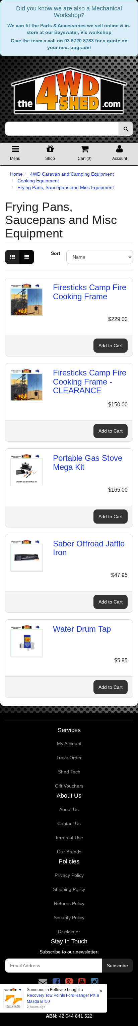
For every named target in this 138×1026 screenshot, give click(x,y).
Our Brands (69, 851)
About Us (69, 809)
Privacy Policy (69, 875)
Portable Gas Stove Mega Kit (87, 462)
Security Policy (69, 917)
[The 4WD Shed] (69, 88)
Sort (55, 253)
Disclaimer (69, 931)
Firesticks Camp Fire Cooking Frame (89, 292)
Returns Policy (69, 903)
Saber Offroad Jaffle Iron (89, 548)
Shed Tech (69, 771)
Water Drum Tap (82, 628)
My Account (69, 743)
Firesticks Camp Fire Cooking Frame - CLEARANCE (89, 381)
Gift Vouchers (69, 786)
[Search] (126, 129)
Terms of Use (69, 837)
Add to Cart (110, 345)
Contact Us (69, 823)
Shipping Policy (69, 889)
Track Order (69, 757)
